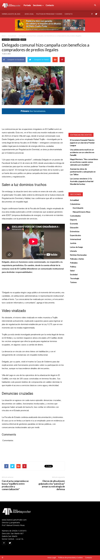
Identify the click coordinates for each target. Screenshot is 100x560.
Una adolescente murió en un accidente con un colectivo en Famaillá (82, 152)
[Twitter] (96, 13)
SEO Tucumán (9, 557)
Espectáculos (75, 235)
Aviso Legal (29, 14)
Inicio (4, 36)
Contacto (50, 5)
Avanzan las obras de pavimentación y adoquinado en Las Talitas (83, 171)
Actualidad (12, 36)
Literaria (73, 251)
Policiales (74, 263)
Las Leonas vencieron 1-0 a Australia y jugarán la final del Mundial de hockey (81, 181)
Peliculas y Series (77, 259)
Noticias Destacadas (78, 255)
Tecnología (74, 278)
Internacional (75, 239)
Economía (74, 223)
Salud (72, 270)
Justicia (23, 39)
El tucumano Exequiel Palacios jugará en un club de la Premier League (82, 143)
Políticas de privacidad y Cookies (49, 14)
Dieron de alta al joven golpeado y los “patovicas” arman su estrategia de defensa (52, 485)
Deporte (73, 220)
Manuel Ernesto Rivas (81, 212)
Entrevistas (74, 231)
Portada (27, 5)
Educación (74, 227)
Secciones (37, 5)
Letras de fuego (76, 247)
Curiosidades (15, 39)
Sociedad (73, 274)
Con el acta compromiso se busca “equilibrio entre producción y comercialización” (15, 485)
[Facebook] (92, 13)
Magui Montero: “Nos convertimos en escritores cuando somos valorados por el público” (84, 162)
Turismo (73, 282)
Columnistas (75, 204)
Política (73, 267)
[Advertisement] (33, 121)
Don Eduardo (78, 208)
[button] (95, 5)
